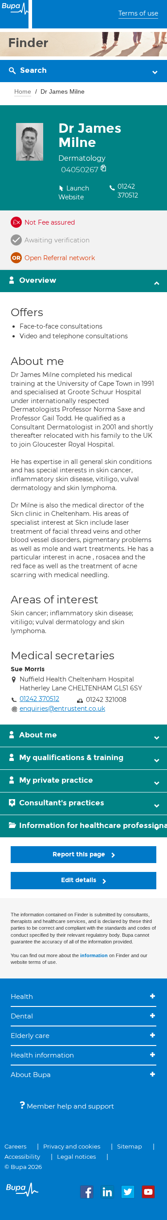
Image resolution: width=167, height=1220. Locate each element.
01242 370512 (128, 190)
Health (22, 996)
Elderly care (30, 1035)
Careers (15, 1146)
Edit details (79, 880)
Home (22, 91)
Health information (42, 1055)
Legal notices (76, 1156)
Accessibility (22, 1156)
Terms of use (138, 13)
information (94, 955)
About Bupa (31, 1074)
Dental (22, 1016)
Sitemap (129, 1146)
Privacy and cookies (71, 1146)
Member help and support (69, 1106)
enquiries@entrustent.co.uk (62, 709)
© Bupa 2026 (23, 1166)
